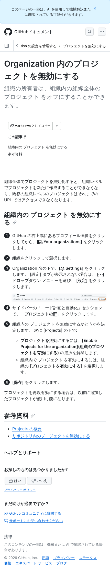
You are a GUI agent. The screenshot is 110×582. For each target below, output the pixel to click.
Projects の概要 (27, 428)
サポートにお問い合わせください (36, 520)
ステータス (88, 557)
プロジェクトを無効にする (84, 46)
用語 (45, 557)
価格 (7, 563)
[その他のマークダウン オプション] (56, 126)
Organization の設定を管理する (31, 46)
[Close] (95, 8)
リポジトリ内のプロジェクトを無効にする (51, 435)
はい (17, 480)
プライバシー (64, 557)
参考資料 (16, 415)
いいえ (42, 480)
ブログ (61, 563)
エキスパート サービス (33, 563)
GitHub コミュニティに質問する (35, 513)
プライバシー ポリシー (20, 490)
